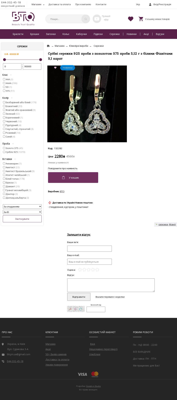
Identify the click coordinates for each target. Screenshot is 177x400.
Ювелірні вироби (78, 45)
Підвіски (98, 34)
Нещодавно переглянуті (103, 349)
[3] (88, 270)
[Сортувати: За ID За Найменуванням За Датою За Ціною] (22, 212)
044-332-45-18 (11, 2)
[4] (93, 270)
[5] (97, 270)
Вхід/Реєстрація (162, 4)
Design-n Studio (93, 386)
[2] (84, 270)
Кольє (66, 34)
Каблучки (81, 34)
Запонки (51, 34)
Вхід (92, 344)
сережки (163, 224)
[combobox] (67, 19)
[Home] (48, 46)
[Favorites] (131, 19)
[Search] (85, 19)
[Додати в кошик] (73, 177)
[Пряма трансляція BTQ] (97, 19)
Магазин (36, 4)
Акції (146, 34)
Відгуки (160, 34)
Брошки (34, 34)
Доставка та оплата (59, 4)
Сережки (115, 34)
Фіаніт (172, 224)
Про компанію (83, 4)
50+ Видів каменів (56, 354)
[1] (80, 270)
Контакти (101, 4)
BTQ (62, 191)
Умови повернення (56, 364)
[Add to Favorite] (56, 68)
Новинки (132, 34)
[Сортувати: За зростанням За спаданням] (22, 206)
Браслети (18, 34)
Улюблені (94, 354)
